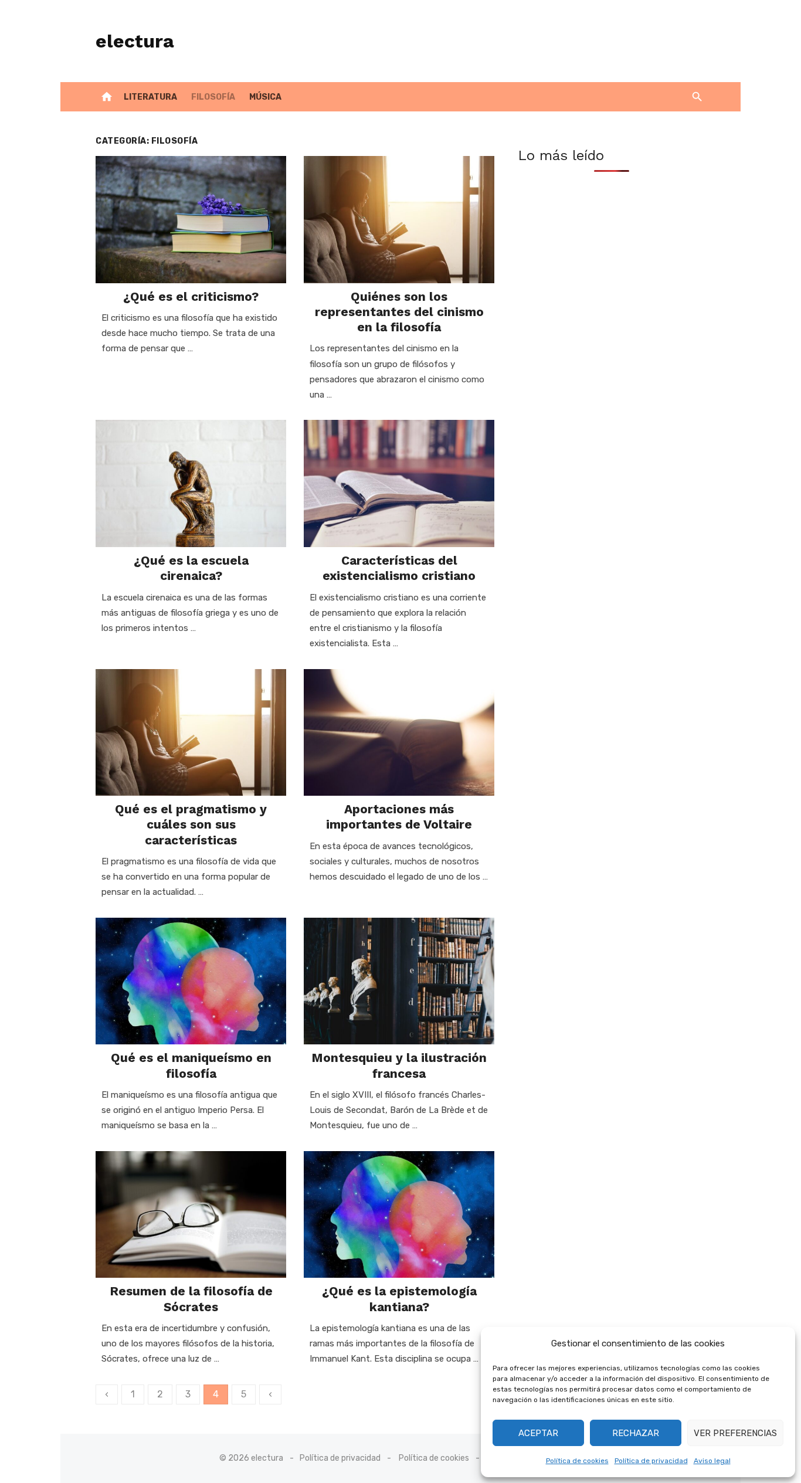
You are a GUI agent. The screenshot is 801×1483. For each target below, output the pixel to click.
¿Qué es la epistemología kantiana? (399, 1299)
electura (135, 41)
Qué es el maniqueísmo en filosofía (191, 1065)
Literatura (150, 97)
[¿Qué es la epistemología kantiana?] (399, 1214)
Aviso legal (712, 1461)
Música (265, 97)
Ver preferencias (735, 1433)
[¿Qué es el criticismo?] (191, 219)
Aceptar (538, 1433)
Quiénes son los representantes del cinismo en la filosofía (399, 312)
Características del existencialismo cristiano (399, 568)
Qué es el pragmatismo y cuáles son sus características (191, 824)
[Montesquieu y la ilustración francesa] (399, 981)
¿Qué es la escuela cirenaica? (191, 568)
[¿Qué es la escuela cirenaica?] (191, 483)
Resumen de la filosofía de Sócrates (191, 1299)
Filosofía (213, 97)
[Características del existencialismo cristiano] (399, 483)
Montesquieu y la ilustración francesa (399, 1065)
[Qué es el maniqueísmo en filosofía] (191, 981)
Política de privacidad (651, 1461)
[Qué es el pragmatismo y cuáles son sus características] (191, 732)
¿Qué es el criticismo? (191, 296)
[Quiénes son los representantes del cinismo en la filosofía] (399, 219)
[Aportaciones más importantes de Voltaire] (399, 732)
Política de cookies (577, 1461)
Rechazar (635, 1433)
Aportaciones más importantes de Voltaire (399, 817)
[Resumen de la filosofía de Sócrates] (191, 1214)
